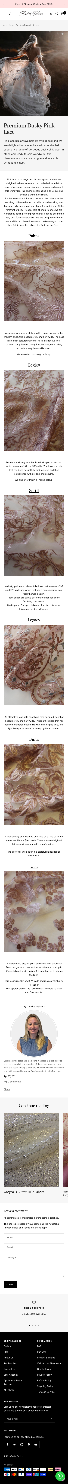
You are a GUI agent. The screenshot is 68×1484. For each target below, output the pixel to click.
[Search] (10, 14)
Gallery (7, 1346)
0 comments (14, 1081)
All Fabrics (9, 1390)
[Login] (51, 14)
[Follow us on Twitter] (14, 1444)
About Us (8, 1357)
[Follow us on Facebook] (7, 1444)
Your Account (11, 1374)
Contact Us (9, 1369)
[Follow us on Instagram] (21, 1444)
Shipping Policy (45, 1386)
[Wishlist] (57, 14)
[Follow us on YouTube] (35, 1444)
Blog (6, 1352)
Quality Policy (44, 1369)
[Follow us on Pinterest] (28, 1444)
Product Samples (46, 1357)
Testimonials (10, 1363)
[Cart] (62, 14)
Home (4, 25)
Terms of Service (32, 1227)
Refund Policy (44, 1380)
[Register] (50, 1419)
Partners (41, 1352)
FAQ (39, 1346)
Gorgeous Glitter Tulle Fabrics (24, 1192)
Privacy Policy (11, 1227)
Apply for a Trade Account (13, 1382)
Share (7, 1089)
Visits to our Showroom (49, 1363)
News (11, 25)
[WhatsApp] (60, 1476)
